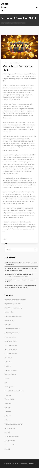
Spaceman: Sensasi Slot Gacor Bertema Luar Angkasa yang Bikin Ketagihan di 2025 (21, 269)
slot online (8, 324)
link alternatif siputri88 (12, 437)
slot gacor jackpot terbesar (13, 316)
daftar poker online (11, 341)
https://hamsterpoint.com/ (13, 308)
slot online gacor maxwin (12, 329)
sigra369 (7, 449)
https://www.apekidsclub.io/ (13, 304)
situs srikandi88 (9, 445)
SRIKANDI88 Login (10, 320)
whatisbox (31, 464)
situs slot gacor (9, 399)
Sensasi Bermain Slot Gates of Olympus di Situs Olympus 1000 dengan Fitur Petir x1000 (19, 275)
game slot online (10, 428)
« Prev (4, 239)
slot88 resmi (8, 403)
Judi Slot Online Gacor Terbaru (14, 391)
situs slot (7, 378)
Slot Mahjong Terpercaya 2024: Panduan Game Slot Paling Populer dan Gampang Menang (20, 286)
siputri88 (7, 432)
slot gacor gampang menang (14, 424)
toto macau (8, 358)
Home (4, 23)
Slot (6, 383)
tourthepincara (9, 387)
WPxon (17, 464)
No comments (15, 63)
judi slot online (9, 312)
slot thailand (8, 362)
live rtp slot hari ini (10, 374)
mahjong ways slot (10, 370)
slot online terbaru (10, 337)
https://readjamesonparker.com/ (15, 300)
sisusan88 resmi (10, 441)
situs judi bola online (11, 345)
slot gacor (8, 366)
